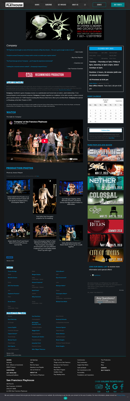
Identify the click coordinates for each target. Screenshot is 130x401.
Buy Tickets (105, 370)
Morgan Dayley (36, 274)
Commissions (81, 360)
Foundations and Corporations (85, 375)
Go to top (121, 290)
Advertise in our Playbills (37, 367)
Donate (104, 367)
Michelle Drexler (12, 277)
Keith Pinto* (35, 290)
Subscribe (105, 130)
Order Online (93, 83)
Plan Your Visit (58, 360)
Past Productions (106, 360)
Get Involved (11, 373)
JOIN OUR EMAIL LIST (98, 267)
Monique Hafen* (60, 285)
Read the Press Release (65, 90)
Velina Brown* (60, 271)
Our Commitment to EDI (84, 370)
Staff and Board (81, 367)
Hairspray (9, 362)
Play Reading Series (59, 374)
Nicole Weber (12, 301)
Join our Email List (35, 369)
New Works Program (59, 369)
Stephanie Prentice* (13, 293)
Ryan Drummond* (61, 277)
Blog (102, 365)
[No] (128, 397)
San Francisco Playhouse (37, 375)
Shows (8, 360)
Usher (31, 362)
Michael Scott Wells (61, 301)
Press (102, 362)
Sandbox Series (58, 372)
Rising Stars (57, 367)
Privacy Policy (121, 395)
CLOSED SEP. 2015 (105, 48)
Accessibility (80, 372)
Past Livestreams (82, 362)
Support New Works (82, 365)
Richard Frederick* (37, 282)
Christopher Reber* (61, 293)
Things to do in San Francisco (62, 362)
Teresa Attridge (12, 271)
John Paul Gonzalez (13, 285)
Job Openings (34, 360)
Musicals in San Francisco (61, 365)
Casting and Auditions (12, 375)
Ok (65, 398)
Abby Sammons (36, 297)
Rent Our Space (34, 365)
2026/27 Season (10, 367)
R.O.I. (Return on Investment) (14, 365)
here (38, 176)
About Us (33, 372)
